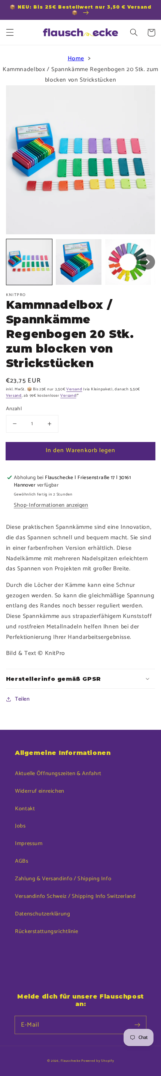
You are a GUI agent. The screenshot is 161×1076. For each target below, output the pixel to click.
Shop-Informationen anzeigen (51, 505)
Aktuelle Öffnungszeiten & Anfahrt (58, 773)
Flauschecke (70, 1061)
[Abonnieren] (137, 1024)
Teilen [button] (22, 699)
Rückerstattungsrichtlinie (46, 931)
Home (76, 59)
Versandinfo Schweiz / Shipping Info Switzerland (75, 896)
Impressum (29, 843)
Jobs (20, 826)
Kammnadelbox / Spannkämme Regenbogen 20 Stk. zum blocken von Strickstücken (80, 75)
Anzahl (14, 408)
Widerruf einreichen (39, 791)
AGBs (21, 861)
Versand (74, 389)
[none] (29, 262)
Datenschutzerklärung (42, 913)
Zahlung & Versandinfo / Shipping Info (63, 878)
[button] (9, 32)
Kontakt (25, 808)
